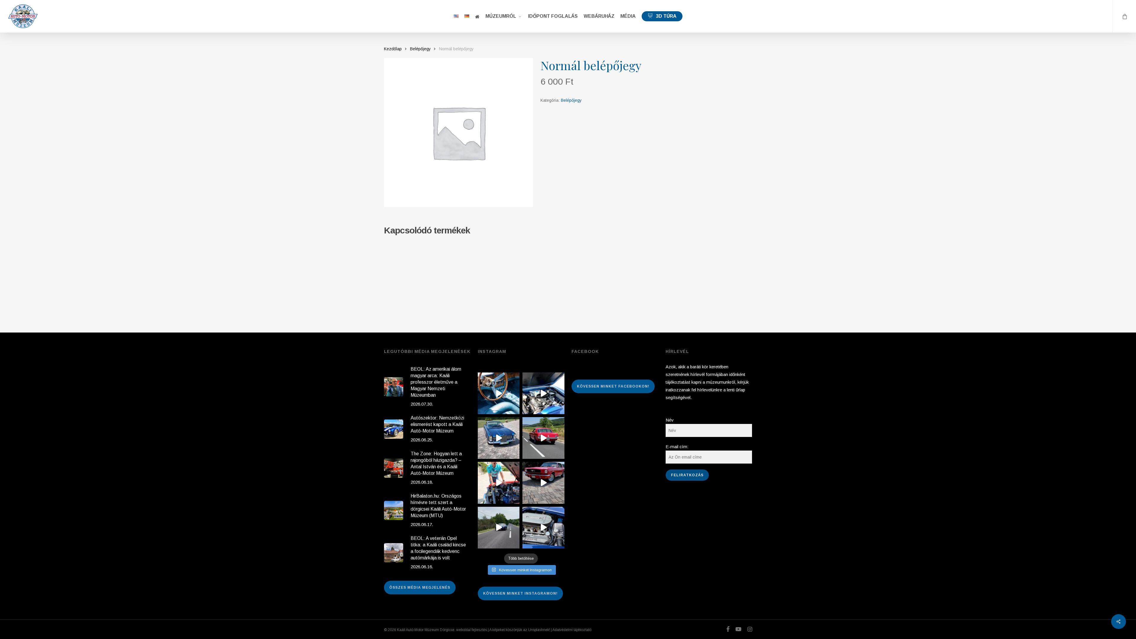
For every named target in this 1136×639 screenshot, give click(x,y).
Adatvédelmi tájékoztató (571, 630)
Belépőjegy (420, 49)
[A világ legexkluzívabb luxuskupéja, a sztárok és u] (498, 438)
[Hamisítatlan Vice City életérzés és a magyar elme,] (543, 483)
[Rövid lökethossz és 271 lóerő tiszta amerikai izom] (498, 483)
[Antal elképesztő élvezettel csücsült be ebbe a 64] (543, 438)
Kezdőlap (393, 49)
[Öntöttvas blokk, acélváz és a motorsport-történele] (543, 527)
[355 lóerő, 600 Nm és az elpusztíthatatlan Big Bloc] (543, 393)
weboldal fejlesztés (471, 630)
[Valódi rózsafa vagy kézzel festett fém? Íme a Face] (498, 393)
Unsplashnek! (539, 630)
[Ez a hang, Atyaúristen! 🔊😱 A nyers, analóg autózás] (498, 527)
